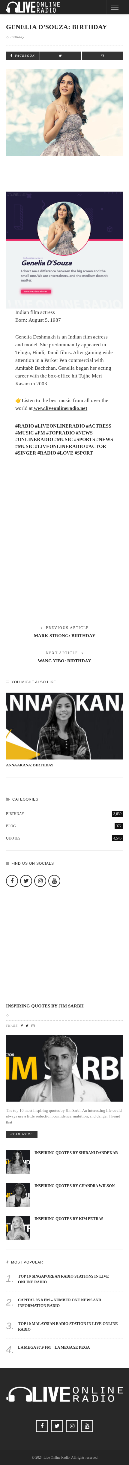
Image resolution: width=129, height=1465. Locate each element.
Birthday (17, 37)
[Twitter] (26, 881)
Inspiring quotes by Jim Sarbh (45, 1006)
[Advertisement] (64, 543)
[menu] (114, 7)
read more (21, 1134)
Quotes (64, 838)
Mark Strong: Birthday (64, 635)
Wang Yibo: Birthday (64, 660)
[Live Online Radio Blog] (33, 7)
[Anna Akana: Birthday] (64, 726)
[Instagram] (40, 881)
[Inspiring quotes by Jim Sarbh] (64, 1067)
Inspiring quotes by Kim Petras (68, 1219)
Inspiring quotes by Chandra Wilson (74, 1186)
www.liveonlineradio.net (60, 408)
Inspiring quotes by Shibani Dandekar (76, 1153)
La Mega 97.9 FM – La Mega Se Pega (54, 1347)
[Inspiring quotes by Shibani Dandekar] (18, 1162)
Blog (64, 826)
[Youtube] (54, 881)
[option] (64, 730)
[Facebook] (12, 881)
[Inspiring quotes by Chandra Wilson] (18, 1195)
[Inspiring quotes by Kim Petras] (18, 1228)
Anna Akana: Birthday (29, 765)
